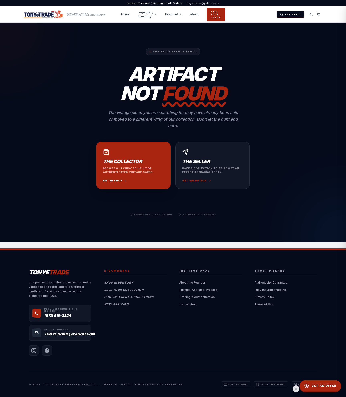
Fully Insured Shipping (270, 289)
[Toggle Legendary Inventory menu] (155, 14)
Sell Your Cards (216, 14)
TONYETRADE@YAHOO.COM (69, 334)
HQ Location (188, 304)
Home (125, 14)
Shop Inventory (118, 282)
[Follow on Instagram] (34, 350)
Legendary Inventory (145, 14)
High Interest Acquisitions (129, 297)
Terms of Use (264, 304)
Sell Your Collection (124, 289)
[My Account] (311, 14)
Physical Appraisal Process (198, 289)
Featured (171, 14)
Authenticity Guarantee (271, 282)
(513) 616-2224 (57, 315)
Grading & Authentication (197, 297)
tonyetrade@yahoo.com (202, 3)
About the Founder (192, 282)
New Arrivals (116, 304)
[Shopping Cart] (318, 14)
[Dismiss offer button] (296, 388)
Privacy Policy (264, 297)
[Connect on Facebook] (47, 350)
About (194, 14)
